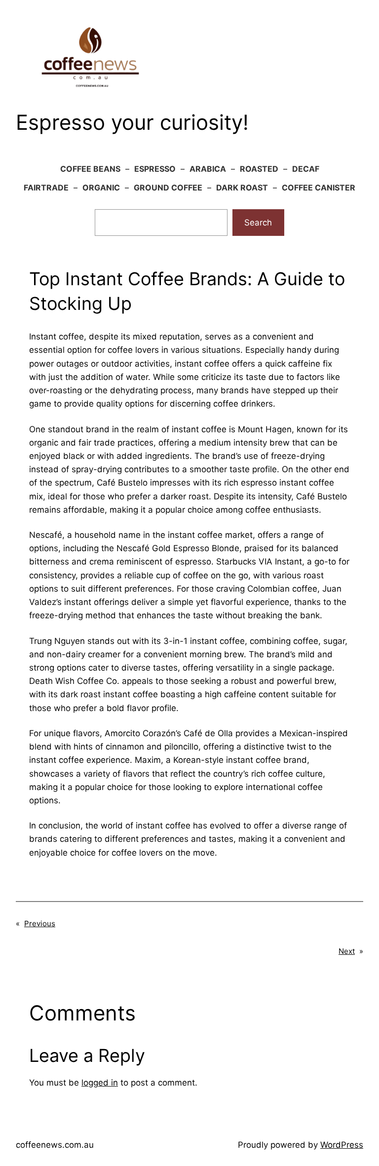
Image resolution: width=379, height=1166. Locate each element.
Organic (101, 187)
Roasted (259, 169)
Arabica (208, 169)
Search (258, 222)
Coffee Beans (90, 169)
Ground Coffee (168, 187)
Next (347, 951)
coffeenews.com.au (55, 1145)
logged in (99, 1083)
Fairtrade (46, 187)
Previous (39, 923)
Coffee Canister (318, 187)
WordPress (341, 1145)
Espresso (155, 169)
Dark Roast (242, 187)
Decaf (305, 169)
